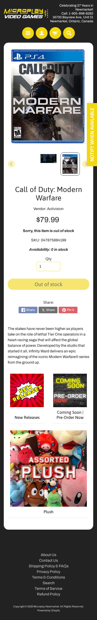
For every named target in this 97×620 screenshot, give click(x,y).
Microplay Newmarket (46, 606)
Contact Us (48, 560)
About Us (48, 555)
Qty (48, 259)
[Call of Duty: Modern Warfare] (70, 163)
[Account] (42, 33)
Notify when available (92, 135)
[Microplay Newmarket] (26, 13)
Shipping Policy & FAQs (49, 566)
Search (49, 583)
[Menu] (28, 33)
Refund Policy (48, 594)
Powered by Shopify (48, 610)
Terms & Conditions (48, 577)
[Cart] (55, 33)
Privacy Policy (48, 572)
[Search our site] (69, 33)
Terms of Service (48, 588)
